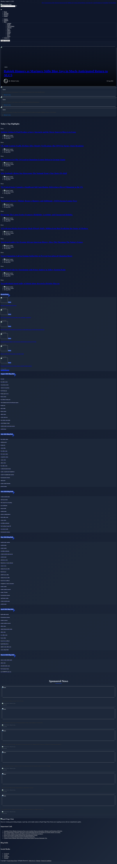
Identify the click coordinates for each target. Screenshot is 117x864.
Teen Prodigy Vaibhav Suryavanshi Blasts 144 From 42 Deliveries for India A (23, 834)
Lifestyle (9, 27)
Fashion (6, 19)
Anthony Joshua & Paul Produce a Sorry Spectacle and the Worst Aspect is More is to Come (38, 132)
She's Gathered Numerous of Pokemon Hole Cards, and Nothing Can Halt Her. (16, 317)
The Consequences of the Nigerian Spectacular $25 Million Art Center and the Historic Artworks (51, 2)
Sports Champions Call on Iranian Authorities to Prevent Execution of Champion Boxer (36, 256)
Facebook (6, 853)
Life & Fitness (10, 26)
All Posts (6, 13)
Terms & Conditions (46, 860)
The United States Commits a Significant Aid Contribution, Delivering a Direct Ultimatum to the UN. (42, 187)
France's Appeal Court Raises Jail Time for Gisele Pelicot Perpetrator (20, 102)
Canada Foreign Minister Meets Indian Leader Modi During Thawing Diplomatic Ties (25, 838)
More (5, 22)
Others (8, 30)
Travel (8, 36)
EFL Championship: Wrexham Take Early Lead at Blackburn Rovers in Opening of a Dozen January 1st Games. (32, 832)
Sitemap (38, 860)
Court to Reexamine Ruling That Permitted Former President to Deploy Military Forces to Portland (29, 112)
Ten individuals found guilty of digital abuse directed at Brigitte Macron (30, 283)
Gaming (9, 23)
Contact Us (6, 37)
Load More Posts (5, 370)
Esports (6, 16)
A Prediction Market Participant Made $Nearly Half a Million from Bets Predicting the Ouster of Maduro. (44, 228)
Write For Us (32, 860)
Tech (8, 35)
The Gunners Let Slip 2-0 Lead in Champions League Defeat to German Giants (33, 160)
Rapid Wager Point (12, 860)
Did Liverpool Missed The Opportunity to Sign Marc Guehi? (12, 353)
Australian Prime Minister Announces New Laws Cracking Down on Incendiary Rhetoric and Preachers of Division (33, 831)
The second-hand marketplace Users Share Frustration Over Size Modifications (23, 92)
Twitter (6, 855)
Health (8, 24)
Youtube (6, 858)
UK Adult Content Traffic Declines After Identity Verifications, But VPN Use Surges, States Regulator (42, 146)
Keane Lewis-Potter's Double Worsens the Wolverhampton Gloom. (21, 835)
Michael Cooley (15, 81)
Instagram (6, 856)
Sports (8, 33)
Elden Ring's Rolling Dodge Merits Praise (8, 305)
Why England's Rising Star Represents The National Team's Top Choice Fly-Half (34, 173)
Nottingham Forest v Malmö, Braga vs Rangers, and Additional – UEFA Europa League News (39, 201)
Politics (9, 32)
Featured (6, 20)
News (8, 29)
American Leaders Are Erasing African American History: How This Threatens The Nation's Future (42, 242)
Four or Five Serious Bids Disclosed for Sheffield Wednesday (19, 836)
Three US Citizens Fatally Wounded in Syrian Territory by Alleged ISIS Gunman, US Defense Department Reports (22, 329)
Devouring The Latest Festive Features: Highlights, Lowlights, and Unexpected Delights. (37, 215)
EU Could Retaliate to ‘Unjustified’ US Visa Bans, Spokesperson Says (94, 2)
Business (6, 14)
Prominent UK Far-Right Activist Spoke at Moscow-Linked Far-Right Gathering (16, 365)
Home (5, 12)
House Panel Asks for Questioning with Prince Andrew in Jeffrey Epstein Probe (33, 270)
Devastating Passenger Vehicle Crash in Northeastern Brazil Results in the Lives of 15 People (18, 341)
